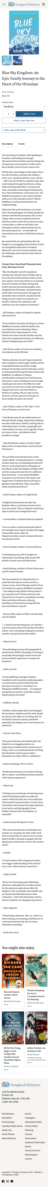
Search (28, 1114)
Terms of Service (32, 1150)
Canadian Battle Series (12, 1126)
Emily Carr (7, 1130)
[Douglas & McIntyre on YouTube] (12, 1181)
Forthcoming (8, 1122)
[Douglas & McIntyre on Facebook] (3, 1181)
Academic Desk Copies (35, 1142)
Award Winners (9, 1138)
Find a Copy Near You (24, 120)
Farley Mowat (8, 1134)
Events (28, 1146)
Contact (28, 1134)
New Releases (8, 1114)
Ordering (29, 1130)
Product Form (7, 102)
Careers (28, 1159)
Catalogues (30, 1118)
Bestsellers (7, 1118)
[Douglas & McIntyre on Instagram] (7, 1181)
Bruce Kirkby (8, 92)
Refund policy (31, 1155)
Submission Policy (33, 1122)
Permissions (30, 1138)
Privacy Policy (31, 1126)
